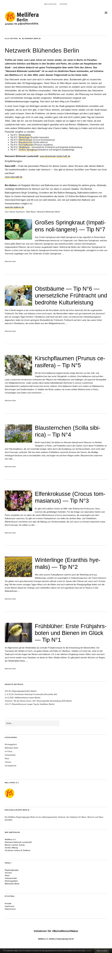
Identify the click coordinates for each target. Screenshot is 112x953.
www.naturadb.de (13, 177)
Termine (8, 762)
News (7, 759)
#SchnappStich (11, 744)
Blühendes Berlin (10, 261)
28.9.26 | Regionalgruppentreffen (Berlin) (20, 691)
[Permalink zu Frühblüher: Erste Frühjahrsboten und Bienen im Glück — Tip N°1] (18, 641)
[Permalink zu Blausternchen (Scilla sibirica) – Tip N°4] (18, 442)
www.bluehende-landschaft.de (55, 156)
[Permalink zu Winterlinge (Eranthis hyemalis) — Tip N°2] (18, 576)
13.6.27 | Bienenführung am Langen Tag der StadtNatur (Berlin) (29, 704)
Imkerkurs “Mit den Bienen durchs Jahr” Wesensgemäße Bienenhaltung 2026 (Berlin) (39, 701)
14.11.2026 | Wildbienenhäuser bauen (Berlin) (22, 698)
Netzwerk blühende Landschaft (18, 842)
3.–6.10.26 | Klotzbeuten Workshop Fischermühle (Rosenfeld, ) (31, 694)
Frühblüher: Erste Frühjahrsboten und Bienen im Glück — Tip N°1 (71, 633)
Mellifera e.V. (10, 839)
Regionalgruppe (12, 870)
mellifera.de (50, 4)
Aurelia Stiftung (11, 848)
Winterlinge (24, 137)
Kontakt (64, 4)
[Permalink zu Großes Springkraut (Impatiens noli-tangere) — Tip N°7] (18, 239)
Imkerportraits (10, 755)
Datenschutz (10, 909)
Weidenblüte (25, 135)
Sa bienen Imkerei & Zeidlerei (17, 850)
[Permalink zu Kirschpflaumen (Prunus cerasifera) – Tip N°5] (18, 375)
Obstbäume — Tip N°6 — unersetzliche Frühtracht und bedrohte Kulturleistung (71, 295)
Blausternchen (26, 142)
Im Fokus (8, 751)
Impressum (9, 906)
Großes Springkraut (28, 150)
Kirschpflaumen (26, 145)
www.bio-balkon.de (14, 207)
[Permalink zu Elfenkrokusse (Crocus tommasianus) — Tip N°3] (18, 510)
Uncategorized (10, 766)
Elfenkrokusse (25, 140)
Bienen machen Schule (15, 845)
